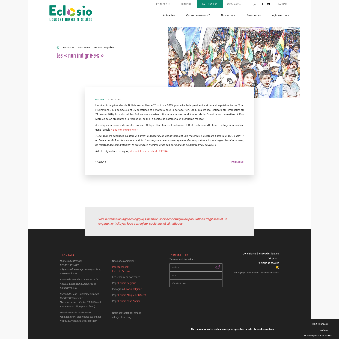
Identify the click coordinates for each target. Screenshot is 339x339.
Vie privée (274, 258)
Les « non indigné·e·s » (104, 47)
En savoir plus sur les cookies (318, 335)
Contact (186, 4)
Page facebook (120, 267)
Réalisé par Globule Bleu (277, 267)
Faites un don (210, 4)
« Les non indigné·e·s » (124, 129)
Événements (163, 4)
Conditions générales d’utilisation (261, 253)
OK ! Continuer (320, 324)
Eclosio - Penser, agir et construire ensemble (70, 13)
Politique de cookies (268, 263)
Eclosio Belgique (127, 283)
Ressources (254, 15)
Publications (84, 47)
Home (57, 47)
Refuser (324, 330)
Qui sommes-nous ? (198, 15)
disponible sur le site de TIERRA (149, 151)
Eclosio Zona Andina (129, 301)
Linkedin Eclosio (121, 271)
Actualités (169, 15)
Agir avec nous (281, 15)
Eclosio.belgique (133, 289)
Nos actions (228, 15)
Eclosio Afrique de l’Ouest (132, 295)
